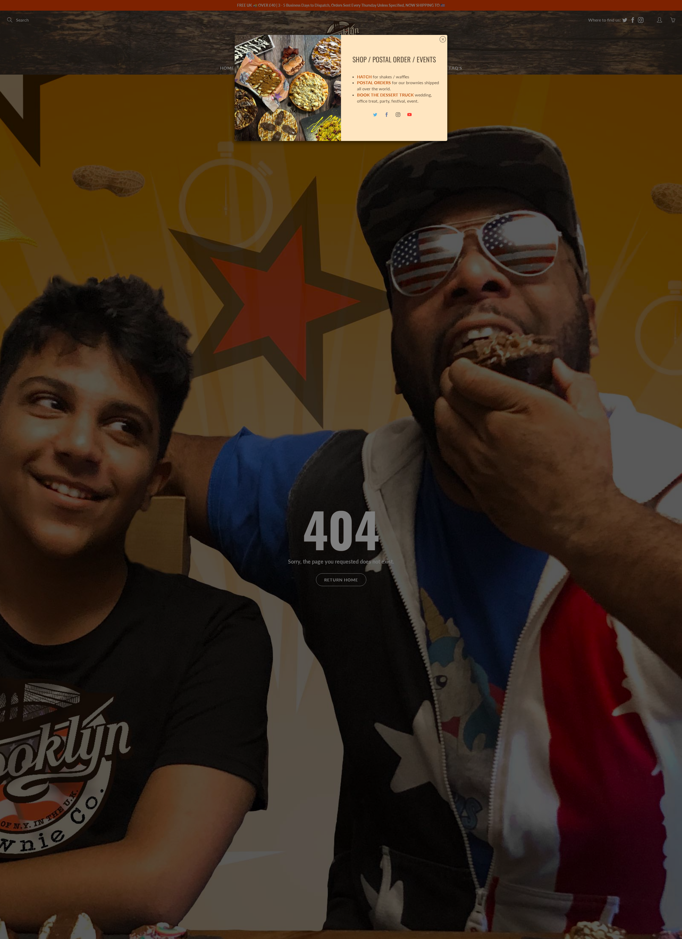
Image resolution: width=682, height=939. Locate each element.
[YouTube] (409, 114)
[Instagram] (398, 114)
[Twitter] (375, 114)
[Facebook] (386, 114)
